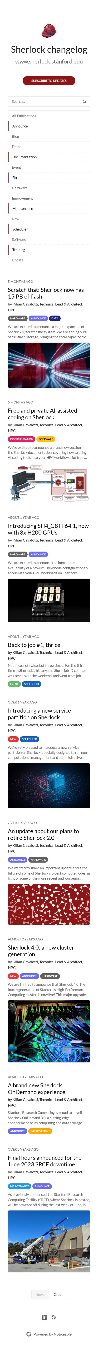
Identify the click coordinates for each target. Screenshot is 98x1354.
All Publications (24, 116)
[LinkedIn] (47, 1316)
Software (19, 239)
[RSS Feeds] (54, 1316)
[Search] (84, 101)
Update (18, 260)
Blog (15, 136)
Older (58, 1294)
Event (16, 167)
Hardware (20, 188)
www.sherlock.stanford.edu (49, 61)
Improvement (22, 198)
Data (16, 146)
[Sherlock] (49, 31)
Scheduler (20, 229)
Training (18, 250)
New (15, 219)
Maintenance (22, 208)
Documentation (24, 157)
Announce (20, 126)
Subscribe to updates (49, 81)
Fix (14, 177)
